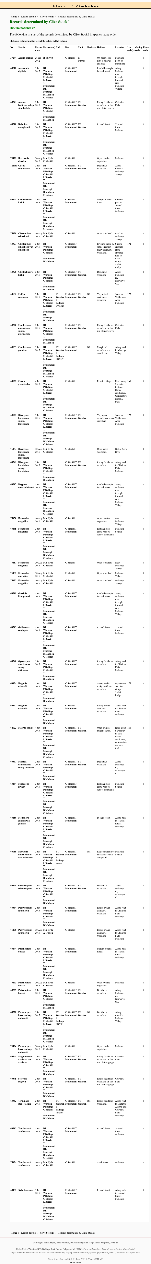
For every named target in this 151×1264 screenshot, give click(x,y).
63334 (13, 907)
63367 (13, 761)
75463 (13, 982)
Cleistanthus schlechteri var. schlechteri (25, 246)
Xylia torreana (25, 1190)
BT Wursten (47, 69)
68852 (13, 294)
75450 (13, 233)
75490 (13, 929)
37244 (13, 57)
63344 (13, 1056)
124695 (13, 165)
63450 (13, 817)
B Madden (48, 94)
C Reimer (48, 97)
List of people (28, 16)
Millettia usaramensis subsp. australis (26, 764)
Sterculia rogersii (22, 1080)
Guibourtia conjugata (23, 629)
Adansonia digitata (23, 69)
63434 (13, 783)
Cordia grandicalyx (24, 382)
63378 (13, 1012)
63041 (13, 415)
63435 (13, 528)
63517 (13, 484)
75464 (13, 1046)
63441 (13, 199)
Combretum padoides (24, 348)
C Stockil (70, 57)
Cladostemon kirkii (25, 201)
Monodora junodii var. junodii (24, 820)
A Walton (48, 932)
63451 (13, 1190)
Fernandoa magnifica (23, 520)
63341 (13, 462)
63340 (13, 661)
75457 (13, 562)
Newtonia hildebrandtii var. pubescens (25, 854)
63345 (13, 1078)
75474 (13, 1162)
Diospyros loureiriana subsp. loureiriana (23, 419)
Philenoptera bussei (24, 950)
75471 (13, 158)
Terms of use (75, 1262)
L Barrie (47, 80)
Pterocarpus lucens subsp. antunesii (25, 1015)
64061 (13, 381)
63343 (13, 102)
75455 (13, 573)
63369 (13, 990)
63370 (13, 272)
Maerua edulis (25, 727)
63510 (13, 124)
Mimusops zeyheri (23, 785)
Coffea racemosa (23, 295)
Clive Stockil (47, 16)
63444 (13, 948)
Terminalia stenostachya (24, 1102)
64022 (13, 727)
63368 (13, 885)
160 (129, 381)
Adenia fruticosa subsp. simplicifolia (26, 105)
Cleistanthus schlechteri (24, 235)
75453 (13, 580)
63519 (13, 593)
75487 (13, 449)
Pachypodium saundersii (25, 909)
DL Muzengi (47, 90)
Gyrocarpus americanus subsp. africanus (24, 666)
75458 (13, 518)
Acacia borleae (25, 57)
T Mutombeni (49, 84)
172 (129, 243)
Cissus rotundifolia (24, 167)
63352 (13, 1100)
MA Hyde (48, 158)
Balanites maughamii (24, 126)
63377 (13, 243)
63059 (13, 851)
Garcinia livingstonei (24, 595)
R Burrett (48, 57)
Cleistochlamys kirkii (25, 273)
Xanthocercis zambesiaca (24, 1130)
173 (129, 294)
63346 (13, 325)
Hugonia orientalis (23, 685)
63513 (13, 1128)
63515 (13, 627)
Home (14, 16)
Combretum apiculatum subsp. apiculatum (24, 329)
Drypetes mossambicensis (26, 486)
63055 (13, 347)
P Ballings (48, 74)
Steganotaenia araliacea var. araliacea (25, 1059)
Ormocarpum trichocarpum (25, 887)
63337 (13, 705)
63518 (13, 68)
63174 (13, 683)
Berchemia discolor (23, 159)
